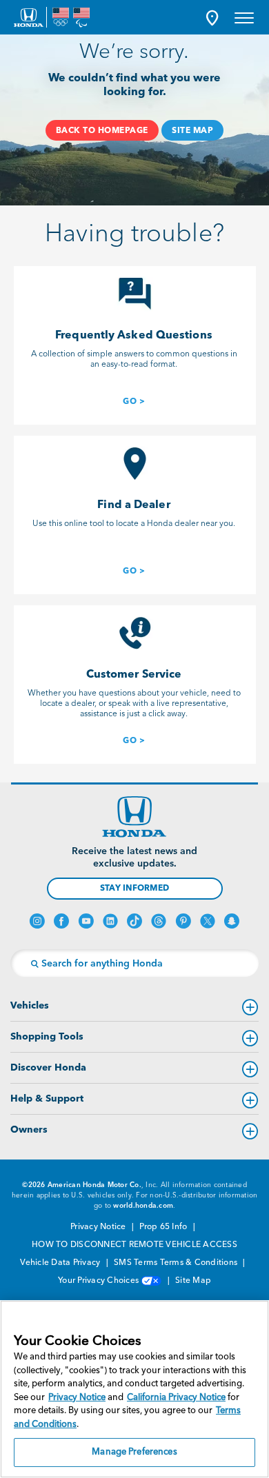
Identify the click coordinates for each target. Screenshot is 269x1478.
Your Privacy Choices (99, 1281)
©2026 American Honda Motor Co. (81, 1185)
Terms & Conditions (200, 1263)
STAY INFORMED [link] (134, 888)
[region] (134, 1389)
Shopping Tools (46, 1037)
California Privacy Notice (176, 1397)
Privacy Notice (99, 1227)
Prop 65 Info (164, 1227)
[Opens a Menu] (244, 17)
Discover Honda (48, 1068)
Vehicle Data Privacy (61, 1263)
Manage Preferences (134, 1452)
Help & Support (46, 1099)
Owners (29, 1130)
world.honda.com (143, 1205)
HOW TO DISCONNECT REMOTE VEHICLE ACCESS (134, 1245)
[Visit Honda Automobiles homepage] (134, 817)
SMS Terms (135, 1263)
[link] (134, 400)
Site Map (193, 1281)
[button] (212, 17)
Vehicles (29, 1006)
